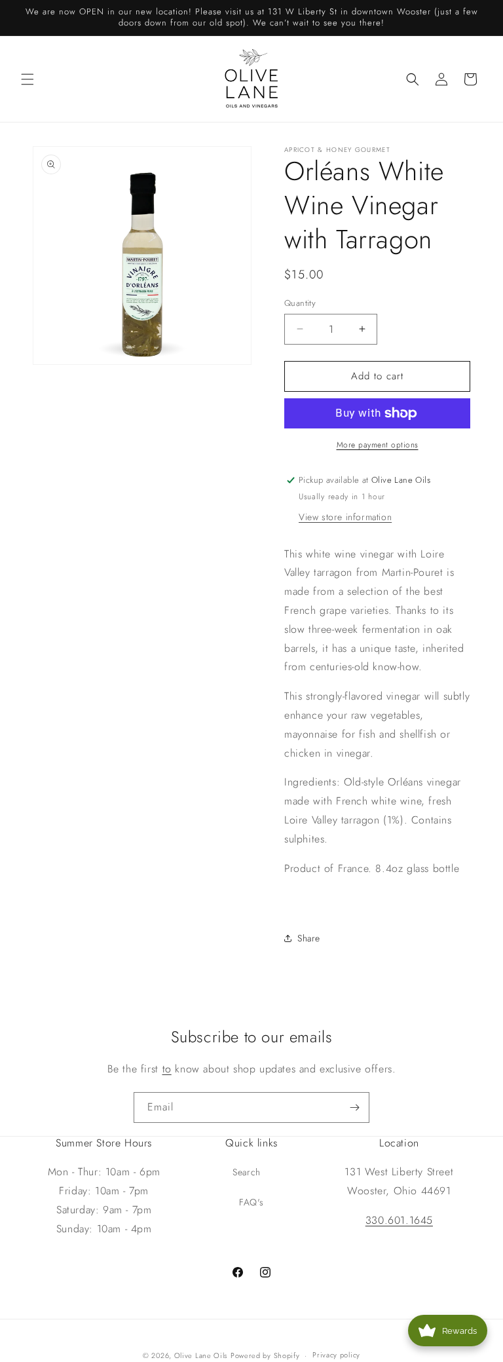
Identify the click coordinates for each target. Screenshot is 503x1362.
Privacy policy (336, 1355)
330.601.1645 (399, 1220)
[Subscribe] (354, 1107)
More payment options (378, 445)
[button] (27, 79)
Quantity (300, 303)
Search (247, 1172)
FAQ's (251, 1202)
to (167, 1068)
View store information (345, 516)
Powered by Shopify (265, 1355)
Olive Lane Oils (201, 1355)
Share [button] (308, 938)
